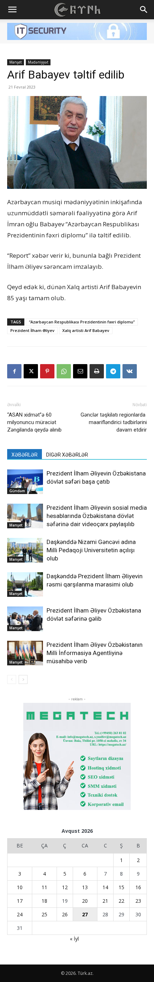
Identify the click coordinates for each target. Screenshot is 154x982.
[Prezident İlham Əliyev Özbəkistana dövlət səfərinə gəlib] (25, 618)
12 (65, 887)
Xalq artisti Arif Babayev (85, 330)
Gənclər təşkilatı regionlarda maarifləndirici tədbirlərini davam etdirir (114, 422)
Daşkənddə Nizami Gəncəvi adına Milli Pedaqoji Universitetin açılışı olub (91, 550)
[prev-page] (11, 679)
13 (85, 887)
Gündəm (17, 490)
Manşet (15, 62)
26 (65, 914)
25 (44, 914)
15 (121, 887)
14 (105, 887)
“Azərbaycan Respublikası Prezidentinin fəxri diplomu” (82, 321)
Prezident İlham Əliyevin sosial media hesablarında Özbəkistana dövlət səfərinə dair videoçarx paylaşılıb (97, 516)
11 (44, 887)
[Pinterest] (47, 371)
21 (105, 900)
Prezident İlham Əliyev (32, 330)
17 (20, 900)
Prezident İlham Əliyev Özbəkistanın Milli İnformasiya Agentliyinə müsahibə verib (95, 653)
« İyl (74, 938)
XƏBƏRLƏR (24, 455)
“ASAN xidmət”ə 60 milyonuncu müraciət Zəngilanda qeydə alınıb (34, 422)
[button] (12, 9)
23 (138, 900)
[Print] (97, 371)
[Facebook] (14, 371)
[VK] (129, 371)
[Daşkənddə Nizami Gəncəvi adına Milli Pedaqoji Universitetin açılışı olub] (25, 550)
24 (20, 914)
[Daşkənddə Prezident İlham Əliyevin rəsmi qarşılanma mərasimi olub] (25, 584)
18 (44, 900)
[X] (31, 371)
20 (85, 900)
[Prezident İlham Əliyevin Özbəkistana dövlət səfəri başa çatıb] (25, 481)
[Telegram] (113, 371)
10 (20, 887)
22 (121, 900)
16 (138, 887)
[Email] (80, 371)
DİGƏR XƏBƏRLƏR (67, 455)
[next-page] (23, 679)
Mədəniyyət (38, 62)
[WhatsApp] (64, 371)
